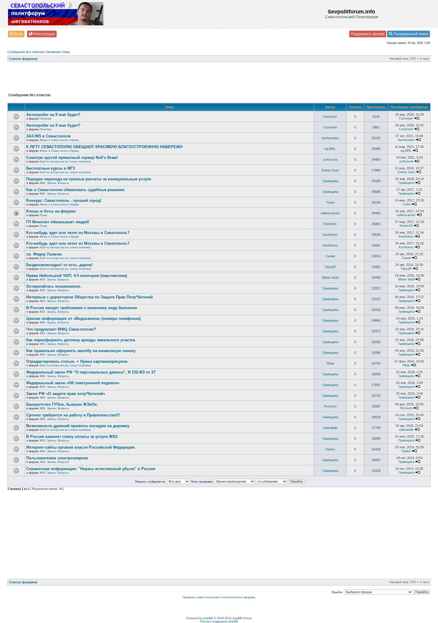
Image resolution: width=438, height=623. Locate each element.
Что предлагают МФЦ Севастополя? (61, 329)
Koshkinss (330, 234)
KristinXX (330, 224)
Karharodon (330, 138)
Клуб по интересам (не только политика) (65, 161)
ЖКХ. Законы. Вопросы (54, 183)
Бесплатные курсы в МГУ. (51, 168)
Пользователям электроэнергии (57, 458)
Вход (18, 34)
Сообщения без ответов (25, 52)
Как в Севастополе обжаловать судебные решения (75, 189)
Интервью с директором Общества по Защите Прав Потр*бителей (89, 297)
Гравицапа (330, 181)
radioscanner (330, 213)
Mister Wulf (330, 277)
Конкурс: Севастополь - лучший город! (63, 200)
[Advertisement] (115, 78)
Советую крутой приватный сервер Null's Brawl (72, 157)
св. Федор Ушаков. (44, 254)
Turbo (330, 202)
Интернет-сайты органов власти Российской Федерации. (81, 447)
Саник (330, 256)
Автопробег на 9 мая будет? (53, 114)
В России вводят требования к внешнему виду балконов (81, 308)
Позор (43, 215)
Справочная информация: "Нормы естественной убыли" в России (90, 469)
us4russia (330, 159)
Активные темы (58, 52)
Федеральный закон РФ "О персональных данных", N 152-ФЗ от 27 (91, 372)
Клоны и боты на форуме (51, 211)
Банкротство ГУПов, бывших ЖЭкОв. (62, 404)
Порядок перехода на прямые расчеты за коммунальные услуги (88, 179)
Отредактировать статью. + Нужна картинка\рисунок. (77, 361)
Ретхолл (330, 406)
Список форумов (23, 59)
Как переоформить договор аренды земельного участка (80, 340)
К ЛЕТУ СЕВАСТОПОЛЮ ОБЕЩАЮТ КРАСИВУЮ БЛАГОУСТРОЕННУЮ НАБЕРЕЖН (104, 147)
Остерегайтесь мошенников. (53, 286)
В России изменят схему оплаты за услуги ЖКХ (72, 436)
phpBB (208, 618)
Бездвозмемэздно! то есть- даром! (59, 265)
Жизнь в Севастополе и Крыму (59, 140)
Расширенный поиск (410, 34)
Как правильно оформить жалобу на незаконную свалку (81, 350)
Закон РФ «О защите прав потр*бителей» (65, 393)
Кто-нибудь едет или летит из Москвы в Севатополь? (78, 232)
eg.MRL (330, 149)
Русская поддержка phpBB (219, 621)
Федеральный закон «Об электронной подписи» (72, 383)
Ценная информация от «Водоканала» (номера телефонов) (83, 318)
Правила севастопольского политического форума (219, 597)
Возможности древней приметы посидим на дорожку (77, 426)
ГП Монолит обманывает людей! (57, 222)
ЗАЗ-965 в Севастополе (48, 136)
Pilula (330, 363)
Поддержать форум (367, 34)
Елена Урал (330, 170)
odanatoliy (330, 428)
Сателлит (330, 116)
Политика (45, 118)
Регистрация (43, 34)
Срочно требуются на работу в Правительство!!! (73, 415)
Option (330, 449)
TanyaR (330, 267)
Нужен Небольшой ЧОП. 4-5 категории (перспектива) (76, 275)
